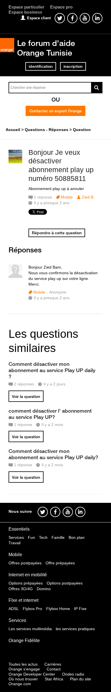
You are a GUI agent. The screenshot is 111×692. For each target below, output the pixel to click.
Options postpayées (65, 583)
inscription (73, 66)
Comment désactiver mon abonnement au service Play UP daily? (53, 454)
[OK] (96, 87)
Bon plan (77, 537)
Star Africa (54, 679)
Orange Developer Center (32, 674)
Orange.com (20, 684)
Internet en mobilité (28, 574)
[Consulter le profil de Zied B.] (15, 162)
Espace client (39, 18)
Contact (54, 669)
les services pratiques (75, 628)
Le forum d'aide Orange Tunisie (46, 48)
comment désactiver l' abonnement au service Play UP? (50, 414)
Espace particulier (26, 7)
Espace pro (61, 7)
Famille (58, 537)
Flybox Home (58, 608)
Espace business (25, 12)
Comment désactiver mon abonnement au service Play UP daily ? (52, 370)
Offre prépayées (60, 563)
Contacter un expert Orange (55, 110)
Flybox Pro (32, 608)
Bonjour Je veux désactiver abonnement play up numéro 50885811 (61, 165)
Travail (14, 543)
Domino (44, 588)
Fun (31, 537)
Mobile (67, 197)
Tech (43, 537)
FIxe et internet (23, 600)
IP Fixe (80, 608)
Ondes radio (73, 674)
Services (16, 537)
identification (41, 66)
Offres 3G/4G (21, 588)
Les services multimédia (30, 628)
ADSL (14, 608)
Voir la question (26, 396)
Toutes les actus (23, 664)
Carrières (52, 664)
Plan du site (80, 679)
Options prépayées (26, 583)
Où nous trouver (23, 679)
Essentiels (19, 529)
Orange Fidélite (24, 640)
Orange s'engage (24, 669)
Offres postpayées (25, 563)
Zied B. (88, 197)
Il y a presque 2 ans (51, 298)
